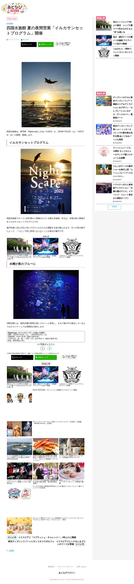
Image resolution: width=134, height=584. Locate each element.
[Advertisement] (46, 55)
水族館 (11, 551)
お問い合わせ (81, 567)
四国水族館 (11, 19)
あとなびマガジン (67, 573)
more (114, 206)
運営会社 (51, 567)
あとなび (26, 39)
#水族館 (10, 23)
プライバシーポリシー (65, 567)
